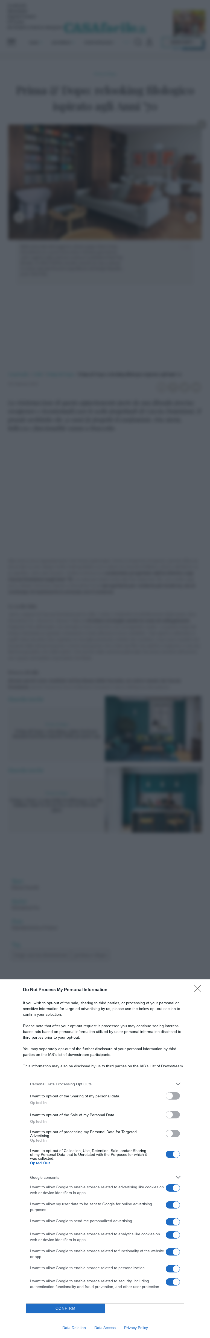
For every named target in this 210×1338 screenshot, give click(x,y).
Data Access (105, 1327)
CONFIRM (66, 1308)
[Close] (199, 990)
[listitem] (105, 1084)
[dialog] (105, 1158)
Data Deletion (74, 1327)
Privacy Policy (136, 1327)
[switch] (173, 1096)
